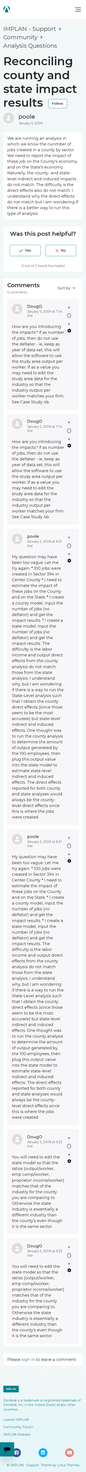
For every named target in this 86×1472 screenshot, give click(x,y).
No (63, 250)
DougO (34, 306)
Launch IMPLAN (16, 1420)
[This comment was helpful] (69, 308)
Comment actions (69, 330)
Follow (57, 104)
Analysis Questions (30, 45)
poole (27, 116)
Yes (28, 250)
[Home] (6, 9)
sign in (28, 1359)
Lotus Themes (68, 1465)
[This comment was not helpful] (69, 324)
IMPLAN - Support (29, 28)
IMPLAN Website (16, 1435)
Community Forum (18, 1427)
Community (20, 37)
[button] (78, 9)
